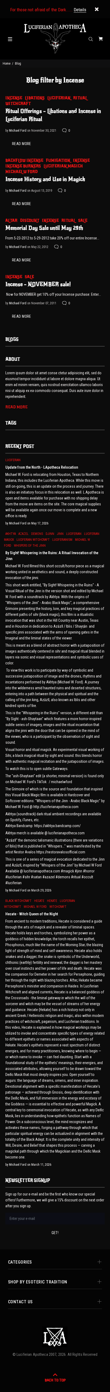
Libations (35, 98)
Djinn (50, 534)
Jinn (60, 534)
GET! (55, 1233)
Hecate (39, 901)
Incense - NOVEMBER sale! (38, 284)
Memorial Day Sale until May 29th (44, 228)
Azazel (23, 534)
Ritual (80, 98)
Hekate (52, 901)
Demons (37, 534)
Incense (13, 98)
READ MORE (21, 144)
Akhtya (10, 534)
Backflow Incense (24, 160)
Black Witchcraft (18, 901)
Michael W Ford (21, 171)
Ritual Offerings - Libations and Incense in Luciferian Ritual (53, 115)
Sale (82, 220)
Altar (11, 220)
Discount (29, 220)
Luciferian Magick (63, 166)
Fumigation (58, 160)
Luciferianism (62, 540)
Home (6, 63)
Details (80, 9)
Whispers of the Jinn (30, 545)
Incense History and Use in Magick (45, 179)
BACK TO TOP (55, 1380)
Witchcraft (18, 103)
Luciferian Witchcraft (33, 540)
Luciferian (58, 98)
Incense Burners (23, 166)
